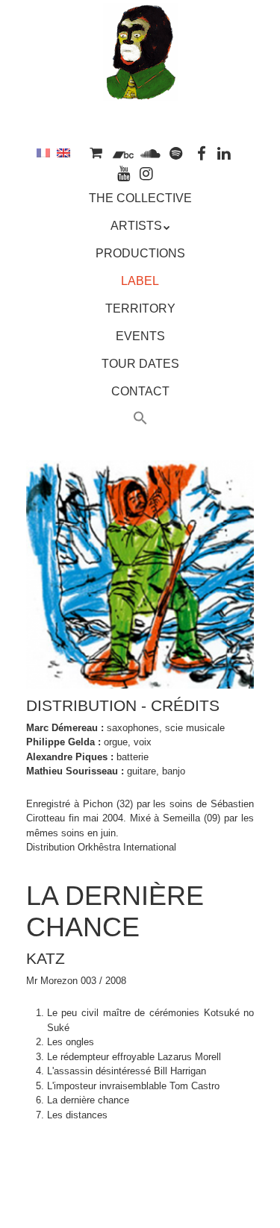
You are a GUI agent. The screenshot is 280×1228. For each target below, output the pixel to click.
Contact (140, 391)
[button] (140, 420)
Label (140, 281)
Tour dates (140, 363)
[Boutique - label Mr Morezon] (96, 152)
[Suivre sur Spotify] (176, 152)
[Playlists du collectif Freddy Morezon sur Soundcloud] (150, 152)
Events (140, 336)
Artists (136, 225)
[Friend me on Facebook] (201, 152)
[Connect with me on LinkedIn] (224, 152)
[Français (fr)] (43, 152)
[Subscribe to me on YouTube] (124, 173)
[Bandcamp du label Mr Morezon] (123, 152)
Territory (140, 308)
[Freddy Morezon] (140, 79)
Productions (140, 253)
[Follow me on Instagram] (147, 173)
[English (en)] (63, 152)
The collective (140, 198)
